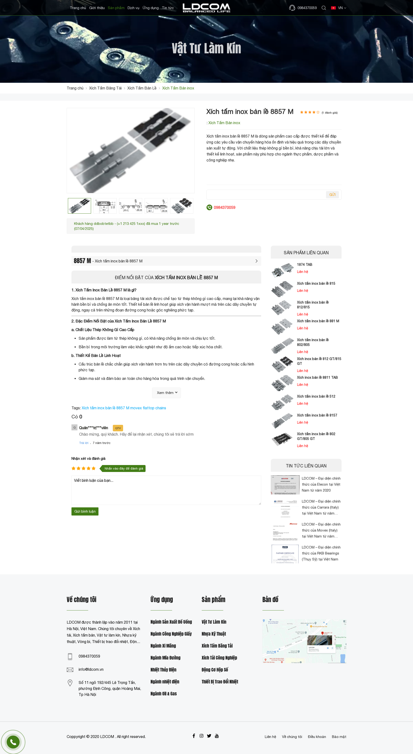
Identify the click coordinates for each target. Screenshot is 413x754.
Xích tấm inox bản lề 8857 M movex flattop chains (124, 408)
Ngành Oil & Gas (164, 694)
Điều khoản (317, 737)
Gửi (332, 195)
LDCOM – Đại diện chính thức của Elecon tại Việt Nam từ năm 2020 (321, 484)
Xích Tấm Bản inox (224, 123)
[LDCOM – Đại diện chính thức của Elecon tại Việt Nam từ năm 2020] (285, 484)
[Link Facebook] (194, 736)
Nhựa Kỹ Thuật (214, 634)
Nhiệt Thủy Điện (163, 670)
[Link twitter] (209, 736)
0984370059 (89, 656)
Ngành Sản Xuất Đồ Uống (171, 622)
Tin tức (168, 8)
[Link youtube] (217, 736)
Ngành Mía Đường (165, 658)
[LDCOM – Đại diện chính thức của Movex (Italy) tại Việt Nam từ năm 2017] (285, 530)
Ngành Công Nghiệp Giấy (171, 634)
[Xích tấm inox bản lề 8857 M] (79, 205)
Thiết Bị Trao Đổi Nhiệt (220, 682)
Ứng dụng (150, 8)
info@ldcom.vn (91, 669)
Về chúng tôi (292, 737)
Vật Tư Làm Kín (214, 622)
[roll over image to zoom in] (130, 150)
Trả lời (83, 443)
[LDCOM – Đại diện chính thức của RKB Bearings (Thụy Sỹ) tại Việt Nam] (285, 553)
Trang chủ (78, 8)
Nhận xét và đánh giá (88, 458)
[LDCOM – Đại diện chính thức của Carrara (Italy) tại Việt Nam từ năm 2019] (285, 507)
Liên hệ (270, 737)
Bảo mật (339, 737)
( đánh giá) (330, 112)
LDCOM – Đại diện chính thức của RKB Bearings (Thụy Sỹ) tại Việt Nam (321, 553)
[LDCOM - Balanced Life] (206, 7)
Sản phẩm (116, 8)
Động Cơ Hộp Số (215, 670)
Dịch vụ (133, 8)
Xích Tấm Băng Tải (217, 646)
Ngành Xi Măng (163, 646)
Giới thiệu (97, 8)
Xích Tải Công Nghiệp (219, 658)
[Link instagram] (201, 736)
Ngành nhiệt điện (165, 682)
